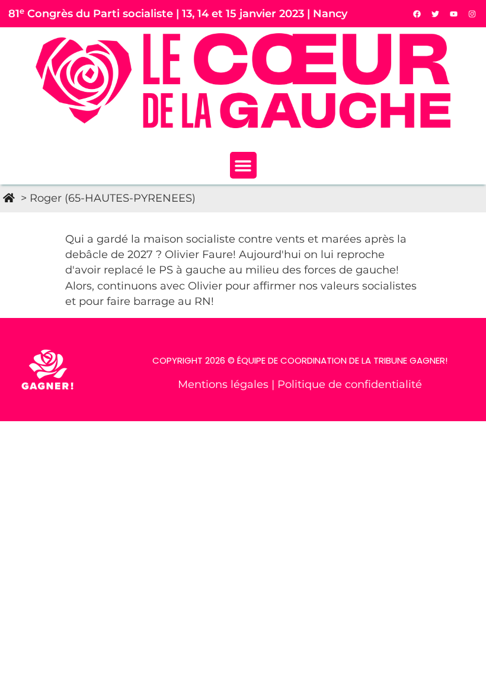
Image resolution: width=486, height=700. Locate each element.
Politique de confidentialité (349, 384)
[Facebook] (417, 13)
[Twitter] (435, 13)
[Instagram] (472, 13)
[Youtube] (454, 13)
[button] (243, 165)
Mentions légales (224, 384)
